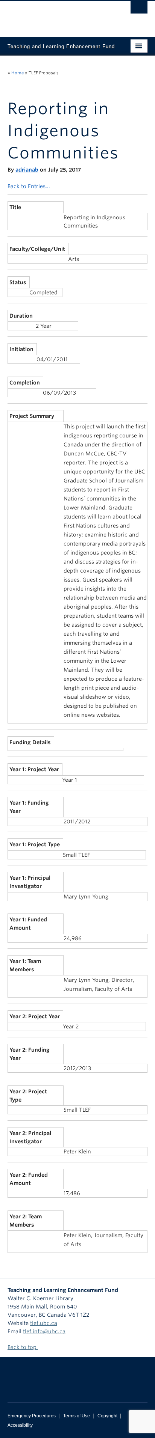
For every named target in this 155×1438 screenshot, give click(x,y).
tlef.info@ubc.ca (44, 1331)
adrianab (26, 170)
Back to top (23, 1347)
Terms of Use (76, 1415)
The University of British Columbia (56, 15)
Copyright (107, 1415)
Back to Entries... (29, 186)
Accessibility (20, 1425)
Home (17, 72)
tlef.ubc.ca (43, 1323)
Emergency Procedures (32, 1415)
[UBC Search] (139, 9)
